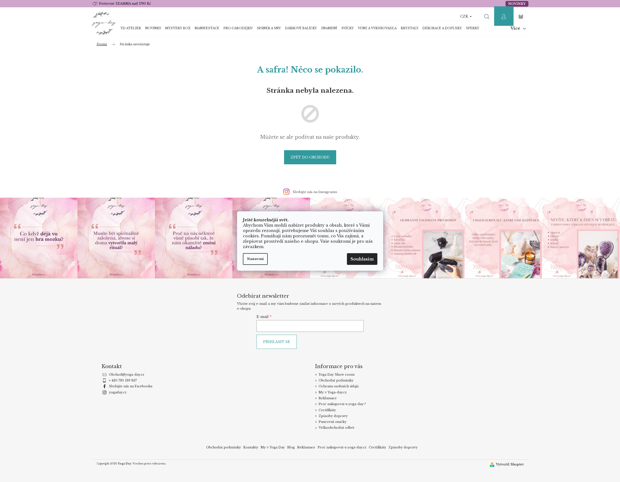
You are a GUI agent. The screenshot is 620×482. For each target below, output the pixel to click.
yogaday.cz (117, 392)
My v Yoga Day (273, 447)
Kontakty (250, 447)
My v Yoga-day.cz (333, 392)
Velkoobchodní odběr (337, 427)
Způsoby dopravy (333, 416)
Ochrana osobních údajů (339, 386)
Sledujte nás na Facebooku (130, 386)
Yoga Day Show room (336, 374)
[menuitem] (131, 28)
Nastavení (255, 259)
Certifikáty (327, 410)
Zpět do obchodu (310, 157)
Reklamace (328, 398)
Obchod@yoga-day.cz (126, 374)
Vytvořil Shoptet (510, 464)
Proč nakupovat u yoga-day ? (342, 404)
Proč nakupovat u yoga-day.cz (342, 447)
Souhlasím (362, 259)
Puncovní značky (332, 422)
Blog (291, 447)
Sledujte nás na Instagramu (315, 192)
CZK (464, 16)
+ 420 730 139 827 (123, 380)
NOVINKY (517, 4)
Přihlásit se (276, 342)
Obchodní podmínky (336, 380)
